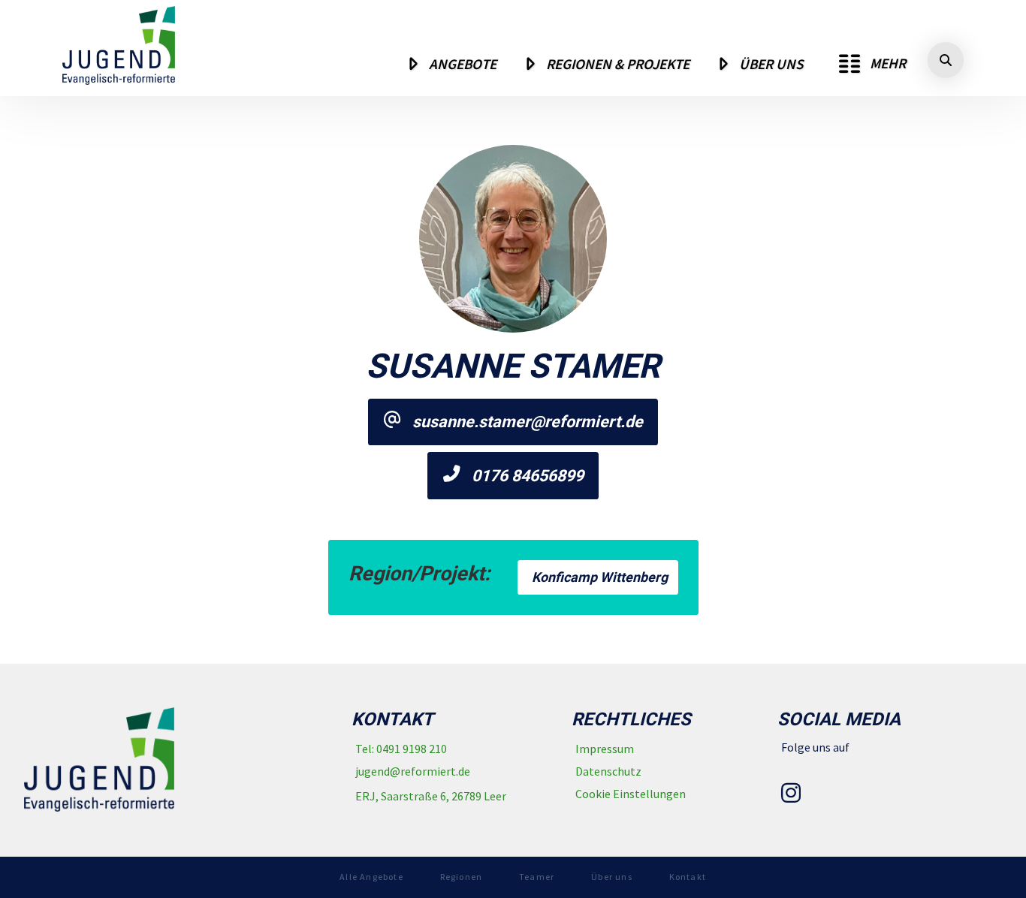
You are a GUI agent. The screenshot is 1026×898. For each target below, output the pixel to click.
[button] (872, 64)
